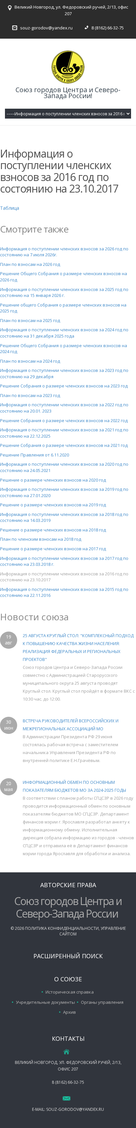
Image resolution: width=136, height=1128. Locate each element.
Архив (69, 1012)
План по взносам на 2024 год (30, 361)
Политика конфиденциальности (62, 928)
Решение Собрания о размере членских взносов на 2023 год (64, 386)
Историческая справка (70, 992)
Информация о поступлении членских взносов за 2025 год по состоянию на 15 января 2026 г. (64, 292)
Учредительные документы (45, 1002)
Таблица (9, 208)
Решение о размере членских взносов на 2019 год (53, 505)
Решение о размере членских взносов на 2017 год (53, 549)
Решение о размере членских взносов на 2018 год (53, 530)
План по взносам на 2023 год (30, 395)
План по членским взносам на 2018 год (40, 539)
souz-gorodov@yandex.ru (46, 28)
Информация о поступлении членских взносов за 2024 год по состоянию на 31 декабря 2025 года (64, 333)
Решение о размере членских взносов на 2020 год (53, 480)
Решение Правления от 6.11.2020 (34, 455)
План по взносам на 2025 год (30, 320)
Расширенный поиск (68, 956)
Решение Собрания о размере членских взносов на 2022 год (64, 420)
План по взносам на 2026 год (30, 264)
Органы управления (102, 1002)
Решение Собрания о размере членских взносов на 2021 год (64, 445)
